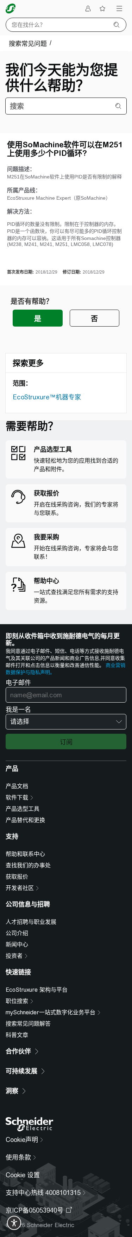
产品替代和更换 (25, 820)
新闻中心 (17, 944)
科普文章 (17, 1035)
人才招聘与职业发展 (31, 922)
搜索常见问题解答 (28, 1023)
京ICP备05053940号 (34, 1210)
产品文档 (17, 786)
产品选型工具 (22, 808)
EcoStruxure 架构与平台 (37, 989)
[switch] (14, 1222)
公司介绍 (17, 933)
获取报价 (17, 876)
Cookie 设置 (23, 1175)
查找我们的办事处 (28, 865)
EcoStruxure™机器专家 (47, 397)
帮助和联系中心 (25, 854)
